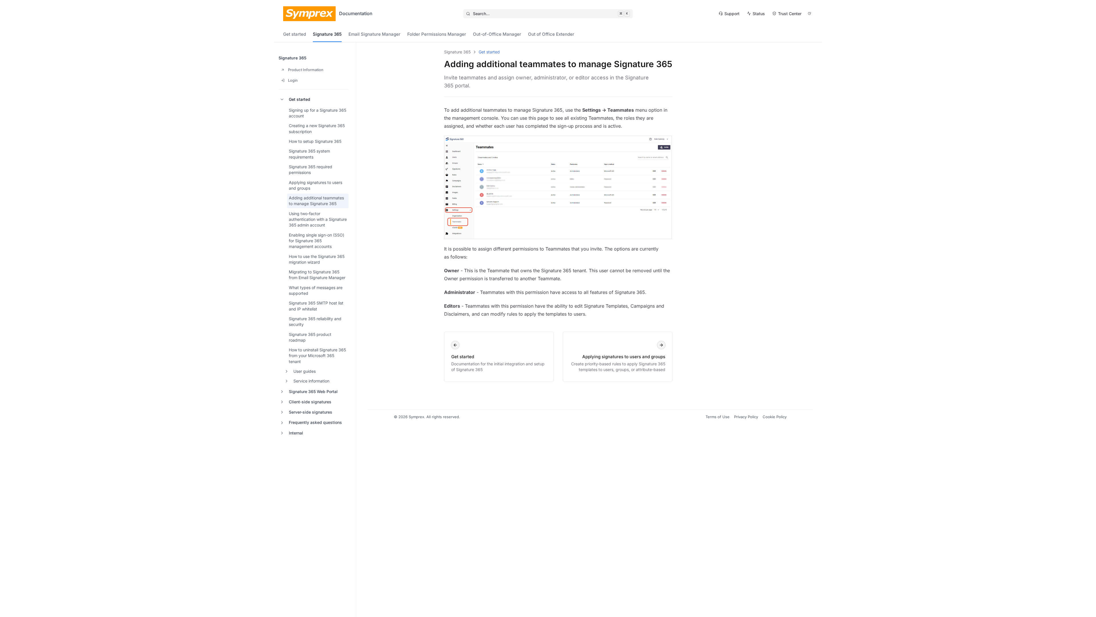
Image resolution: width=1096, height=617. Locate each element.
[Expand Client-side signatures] (282, 401)
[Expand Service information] (286, 381)
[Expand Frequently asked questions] (282, 422)
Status (759, 13)
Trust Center (789, 13)
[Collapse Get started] (282, 99)
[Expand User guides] (286, 371)
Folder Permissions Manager (436, 34)
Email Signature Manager (374, 34)
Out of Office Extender (551, 34)
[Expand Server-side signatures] (282, 412)
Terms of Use (718, 416)
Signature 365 (327, 34)
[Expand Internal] (282, 433)
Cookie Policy (775, 416)
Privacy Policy (746, 416)
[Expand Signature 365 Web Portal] (282, 391)
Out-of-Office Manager (497, 34)
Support (732, 13)
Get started (294, 34)
